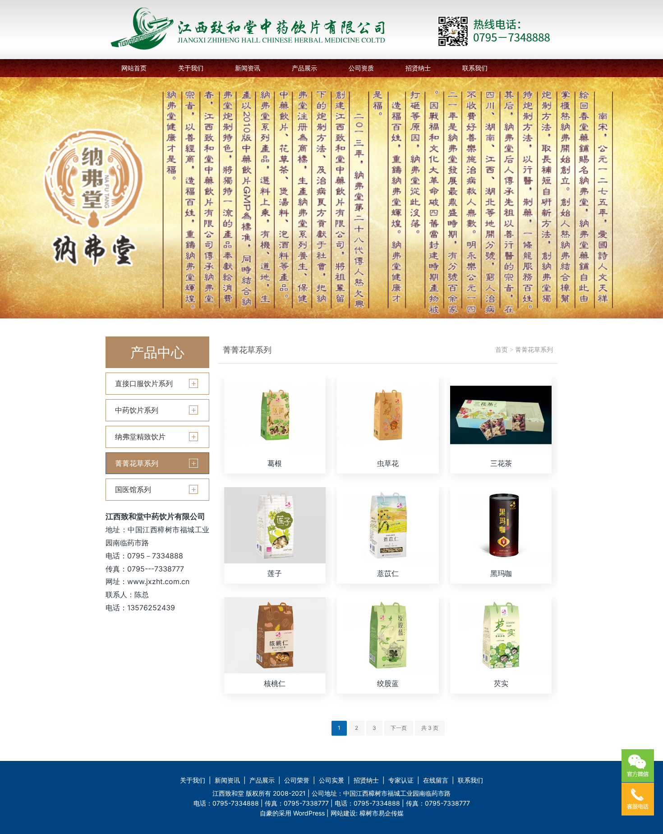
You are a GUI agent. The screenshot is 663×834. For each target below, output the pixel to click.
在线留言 (435, 780)
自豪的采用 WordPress (293, 813)
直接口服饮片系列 (144, 383)
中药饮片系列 (136, 410)
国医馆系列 (133, 489)
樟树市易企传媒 (381, 813)
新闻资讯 (247, 68)
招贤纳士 (418, 68)
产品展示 (304, 68)
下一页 (399, 727)
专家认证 (401, 780)
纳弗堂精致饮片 (140, 436)
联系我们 (475, 68)
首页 (501, 349)
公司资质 (361, 68)
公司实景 (331, 780)
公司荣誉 (296, 780)
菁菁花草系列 (136, 463)
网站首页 (134, 68)
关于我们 (190, 68)
